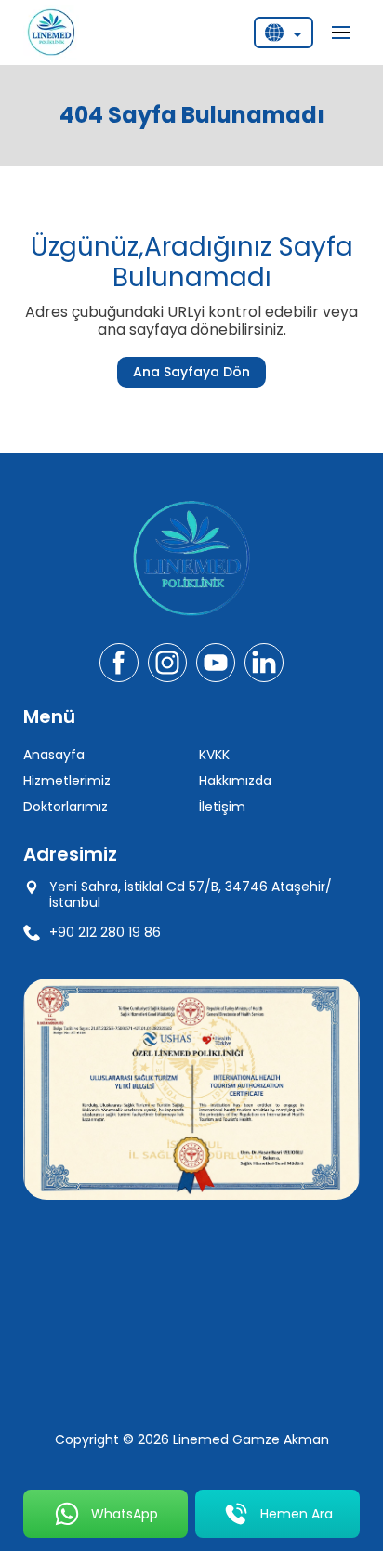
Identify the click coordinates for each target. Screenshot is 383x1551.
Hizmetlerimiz (67, 780)
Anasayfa (54, 754)
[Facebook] (119, 662)
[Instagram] (167, 662)
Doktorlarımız (65, 806)
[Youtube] (215, 662)
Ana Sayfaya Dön (191, 371)
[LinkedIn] (264, 662)
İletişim (222, 806)
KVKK (214, 754)
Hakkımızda (235, 780)
